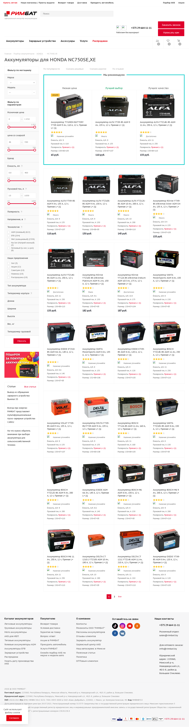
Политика (81, 656)
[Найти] (109, 14)
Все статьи (30, 386)
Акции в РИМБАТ (49, 640)
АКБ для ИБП (11, 636)
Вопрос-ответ (47, 636)
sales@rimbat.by (168, 635)
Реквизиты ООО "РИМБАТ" (90, 628)
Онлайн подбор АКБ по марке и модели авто (53, 654)
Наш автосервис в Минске (90, 648)
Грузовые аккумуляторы (18, 628)
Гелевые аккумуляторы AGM (20, 644)
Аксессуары (68, 40)
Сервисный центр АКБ (88, 644)
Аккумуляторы (15, 40)
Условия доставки (50, 628)
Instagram (122, 626)
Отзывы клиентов (86, 636)
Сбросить (21, 341)
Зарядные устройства (42, 40)
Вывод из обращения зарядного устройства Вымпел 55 (18, 396)
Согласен (14, 718)
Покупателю (47, 618)
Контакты (81, 623)
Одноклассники (137, 626)
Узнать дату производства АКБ (19, 662)
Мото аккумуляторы (15, 632)
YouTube (130, 626)
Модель (11, 87)
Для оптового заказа (171, 645)
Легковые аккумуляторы (18, 623)
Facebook (115, 633)
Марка (10, 77)
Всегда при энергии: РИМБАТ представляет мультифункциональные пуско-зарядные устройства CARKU (21, 415)
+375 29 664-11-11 (141, 27)
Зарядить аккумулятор (89, 640)
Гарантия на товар (50, 632)
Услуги (84, 40)
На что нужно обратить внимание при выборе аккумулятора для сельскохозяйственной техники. (18, 437)
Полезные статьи (85, 652)
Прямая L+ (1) (68, 147)
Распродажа (100, 40)
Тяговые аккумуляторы (17, 640)
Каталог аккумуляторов (18, 618)
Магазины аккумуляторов (90, 632)
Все (120, 596)
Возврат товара (49, 623)
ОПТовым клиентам (87, 661)
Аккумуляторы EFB (14, 648)
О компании (83, 618)
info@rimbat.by (168, 648)
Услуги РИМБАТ (49, 648)
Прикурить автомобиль (53, 644)
